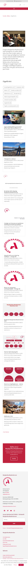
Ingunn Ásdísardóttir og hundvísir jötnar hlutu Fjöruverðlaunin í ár (13, 127)
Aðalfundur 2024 (8, 416)
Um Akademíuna (6, 537)
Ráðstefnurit (8, 93)
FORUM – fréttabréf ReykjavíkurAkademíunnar (13, 558)
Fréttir (5, 131)
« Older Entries (6, 432)
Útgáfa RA (7, 103)
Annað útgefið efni (9, 87)
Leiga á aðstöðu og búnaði (8, 555)
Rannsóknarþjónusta (7, 557)
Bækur (6, 90)
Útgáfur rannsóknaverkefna (11, 106)
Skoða (14, 458)
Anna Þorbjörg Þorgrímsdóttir (12, 193)
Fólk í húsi (5, 542)
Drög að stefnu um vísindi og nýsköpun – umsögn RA (11, 256)
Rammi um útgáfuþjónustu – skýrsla (13, 384)
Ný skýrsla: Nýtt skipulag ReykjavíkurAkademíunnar (11, 191)
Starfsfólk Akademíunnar (8, 540)
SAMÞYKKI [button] (21, 564)
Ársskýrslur (20, 87)
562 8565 (7, 492)
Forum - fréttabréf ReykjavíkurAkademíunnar (13, 528)
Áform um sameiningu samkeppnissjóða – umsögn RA (12, 288)
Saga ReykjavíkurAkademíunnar (10, 546)
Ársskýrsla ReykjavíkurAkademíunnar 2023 (14, 320)
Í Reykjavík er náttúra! (10, 159)
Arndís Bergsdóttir (9, 129)
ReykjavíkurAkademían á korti (9, 506)
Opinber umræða (16, 90)
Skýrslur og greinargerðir (11, 96)
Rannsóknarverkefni (12, 131)
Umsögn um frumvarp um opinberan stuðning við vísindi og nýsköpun (13, 223)
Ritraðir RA (17, 93)
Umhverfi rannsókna (9, 99)
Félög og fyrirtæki (7, 544)
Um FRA (4, 539)
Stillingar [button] (15, 564)
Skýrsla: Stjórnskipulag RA (11, 352)
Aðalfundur (9, 419)
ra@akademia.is (6, 494)
